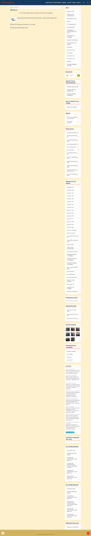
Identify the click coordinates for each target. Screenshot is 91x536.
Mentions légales (40, 534)
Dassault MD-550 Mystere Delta (72, 241)
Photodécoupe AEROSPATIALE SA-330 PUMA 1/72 (72, 459)
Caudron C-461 (70, 204)
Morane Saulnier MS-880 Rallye (72, 268)
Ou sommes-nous (71, 58)
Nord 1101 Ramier (70, 271)
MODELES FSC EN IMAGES (72, 40)
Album (74, 2)
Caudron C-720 (70, 224)
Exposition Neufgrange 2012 (72, 140)
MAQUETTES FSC (70, 11)
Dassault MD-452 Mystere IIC (72, 236)
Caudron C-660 (70, 213)
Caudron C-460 (70, 198)
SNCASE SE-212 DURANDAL (70, 288)
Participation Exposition (72, 122)
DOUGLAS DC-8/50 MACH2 (73, 527)
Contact (78, 2)
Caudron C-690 (70, 216)
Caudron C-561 (70, 210)
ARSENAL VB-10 (70, 187)
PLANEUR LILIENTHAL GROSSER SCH (71, 90)
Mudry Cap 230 (70, 244)
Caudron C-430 (70, 196)
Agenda (64, 2)
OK (78, 75)
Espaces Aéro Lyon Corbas (72, 318)
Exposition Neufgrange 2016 (72, 162)
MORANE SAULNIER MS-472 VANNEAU (72, 255)
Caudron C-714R (70, 221)
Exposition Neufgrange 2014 (72, 158)
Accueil (11, 7)
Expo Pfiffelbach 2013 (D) (72, 153)
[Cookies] (2, 533)
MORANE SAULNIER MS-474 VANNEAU (72, 259)
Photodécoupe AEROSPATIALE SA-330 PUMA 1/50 (72, 477)
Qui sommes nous (71, 55)
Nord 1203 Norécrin (71, 274)
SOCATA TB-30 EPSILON (72, 291)
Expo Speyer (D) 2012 (72, 132)
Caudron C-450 (70, 201)
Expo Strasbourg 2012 (72, 144)
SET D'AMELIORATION (71, 24)
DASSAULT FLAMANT (71, 351)
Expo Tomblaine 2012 (72, 147)
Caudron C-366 (70, 193)
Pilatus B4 (69, 357)
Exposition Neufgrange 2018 (72, 166)
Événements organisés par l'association (72, 118)
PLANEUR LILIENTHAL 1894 (72, 86)
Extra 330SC (70, 354)
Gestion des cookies (49, 534)
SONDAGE (69, 61)
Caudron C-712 (70, 218)
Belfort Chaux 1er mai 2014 (71, 311)
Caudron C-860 (70, 227)
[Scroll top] (88, 533)
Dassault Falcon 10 (71, 233)
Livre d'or (69, 2)
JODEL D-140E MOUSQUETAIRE (70, 248)
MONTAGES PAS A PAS (71, 18)
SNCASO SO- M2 (70, 284)
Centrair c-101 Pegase (71, 230)
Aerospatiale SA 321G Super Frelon (19, 27)
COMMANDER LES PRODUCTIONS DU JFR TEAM (72, 32)
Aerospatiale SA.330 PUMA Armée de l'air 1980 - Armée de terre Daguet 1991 (37, 18)
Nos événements (72, 150)
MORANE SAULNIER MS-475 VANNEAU (72, 264)
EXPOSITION (69, 47)
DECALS (68, 21)
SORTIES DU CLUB (71, 50)
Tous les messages (70, 432)
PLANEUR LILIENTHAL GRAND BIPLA (71, 94)
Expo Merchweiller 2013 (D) (72, 136)
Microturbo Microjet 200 (72, 251)
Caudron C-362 (70, 190)
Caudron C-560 (70, 207)
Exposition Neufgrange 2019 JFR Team (73, 170)
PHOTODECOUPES (71, 27)
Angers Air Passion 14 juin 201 (72, 315)
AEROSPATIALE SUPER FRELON (72, 454)
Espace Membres (57, 2)
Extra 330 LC (70, 360)
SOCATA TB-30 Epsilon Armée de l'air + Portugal (22, 24)
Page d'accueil (49, 2)
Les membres (70, 53)
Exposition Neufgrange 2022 (72, 175)
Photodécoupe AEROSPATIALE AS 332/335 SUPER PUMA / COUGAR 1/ (72, 465)
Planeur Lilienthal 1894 (72, 277)
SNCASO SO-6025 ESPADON (71, 281)
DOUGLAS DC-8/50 (71, 450)
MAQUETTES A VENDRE (72, 107)
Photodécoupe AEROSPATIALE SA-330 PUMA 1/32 (72, 472)
